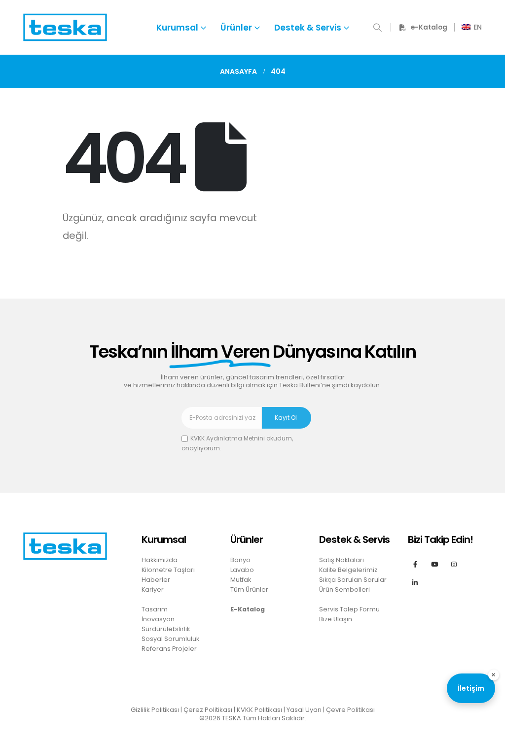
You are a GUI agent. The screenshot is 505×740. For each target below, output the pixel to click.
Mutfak (240, 579)
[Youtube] (435, 564)
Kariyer (153, 589)
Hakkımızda (160, 560)
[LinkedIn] (415, 582)
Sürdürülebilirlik (166, 629)
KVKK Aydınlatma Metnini (227, 438)
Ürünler (236, 28)
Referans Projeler (169, 648)
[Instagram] (454, 564)
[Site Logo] (65, 27)
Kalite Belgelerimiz (348, 570)
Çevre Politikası (350, 709)
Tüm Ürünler (249, 589)
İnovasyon (158, 619)
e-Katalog (429, 27)
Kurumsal (177, 28)
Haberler (156, 579)
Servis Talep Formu (349, 609)
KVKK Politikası (259, 709)
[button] (377, 28)
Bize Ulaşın (335, 619)
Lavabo (242, 570)
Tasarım (155, 609)
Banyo (240, 560)
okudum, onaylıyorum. (237, 443)
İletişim (471, 688)
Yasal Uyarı (304, 709)
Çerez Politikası (207, 709)
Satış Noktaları (341, 560)
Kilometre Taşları (168, 570)
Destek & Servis (307, 28)
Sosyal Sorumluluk (170, 639)
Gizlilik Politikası (155, 709)
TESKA (231, 718)
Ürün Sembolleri (344, 589)
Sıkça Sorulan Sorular (353, 579)
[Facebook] (415, 564)
